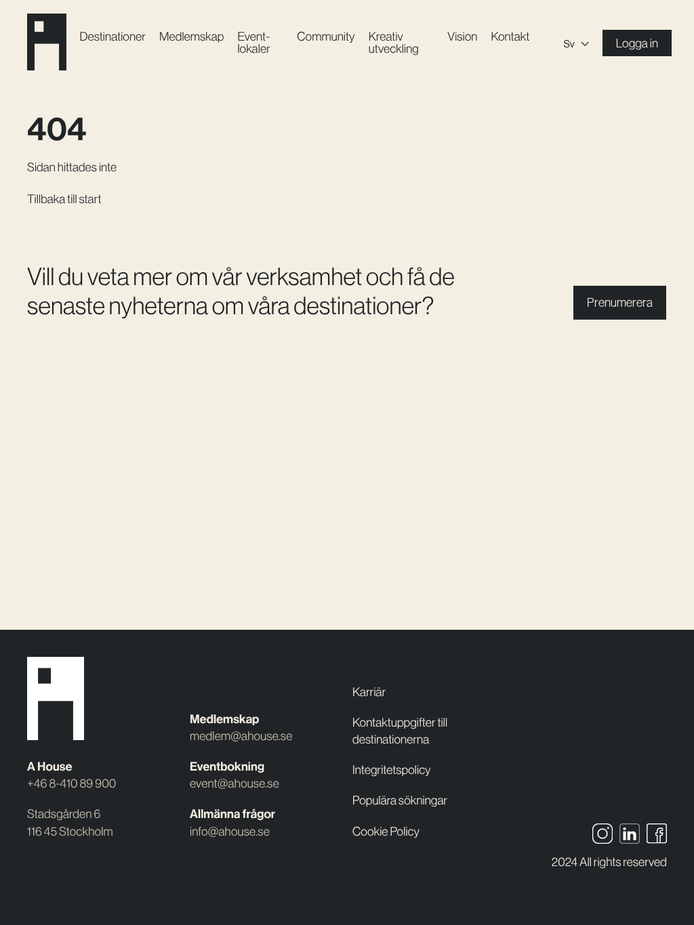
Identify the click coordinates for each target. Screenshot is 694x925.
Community (325, 36)
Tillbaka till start (64, 199)
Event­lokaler (253, 43)
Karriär (369, 692)
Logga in (637, 43)
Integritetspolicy (391, 770)
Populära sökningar (399, 800)
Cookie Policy (386, 831)
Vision (462, 36)
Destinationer (113, 36)
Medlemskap (191, 36)
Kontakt (510, 36)
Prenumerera (620, 302)
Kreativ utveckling (394, 43)
